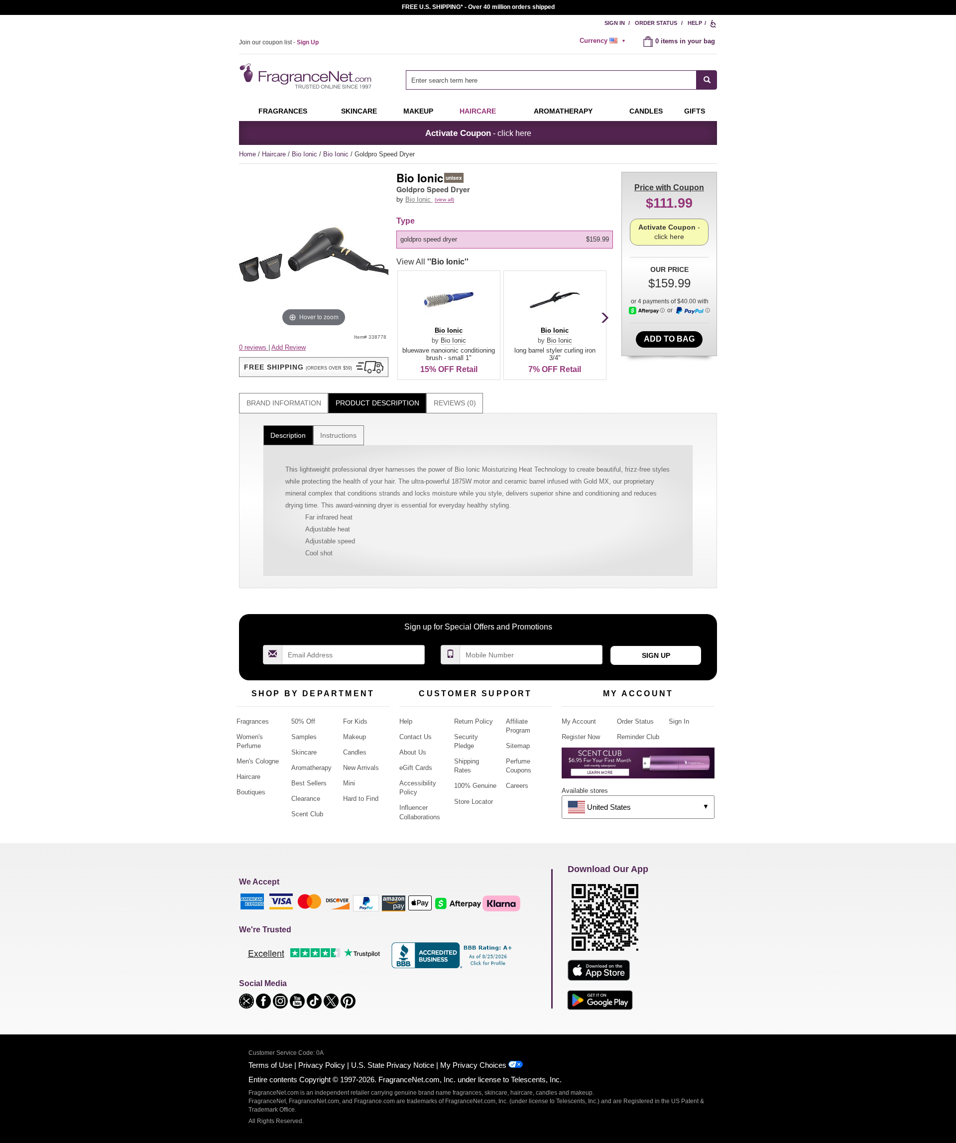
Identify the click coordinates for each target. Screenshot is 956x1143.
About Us (412, 752)
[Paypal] (366, 902)
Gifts (694, 111)
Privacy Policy (321, 1065)
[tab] (283, 403)
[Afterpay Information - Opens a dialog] (647, 310)
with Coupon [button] (669, 187)
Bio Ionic (305, 154)
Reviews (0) (455, 403)
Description (288, 435)
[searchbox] (551, 80)
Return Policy (473, 721)
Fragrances (282, 111)
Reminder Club (638, 737)
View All (432, 261)
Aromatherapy (311, 767)
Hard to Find (360, 798)
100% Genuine (475, 785)
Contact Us (415, 737)
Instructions (338, 435)
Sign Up (656, 655)
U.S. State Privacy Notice (392, 1065)
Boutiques (251, 792)
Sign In (614, 23)
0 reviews (253, 347)
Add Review (288, 347)
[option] (504, 240)
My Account (579, 721)
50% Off (303, 721)
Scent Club (307, 814)
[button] (313, 367)
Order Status (656, 23)
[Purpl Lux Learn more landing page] (638, 766)
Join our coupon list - (279, 42)
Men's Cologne (258, 761)
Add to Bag (669, 339)
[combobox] (561, 80)
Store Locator (473, 801)
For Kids (355, 721)
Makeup (418, 111)
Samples (304, 737)
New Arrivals (361, 767)
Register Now (581, 737)
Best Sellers (309, 783)
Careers (517, 785)
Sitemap (518, 746)
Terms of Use (270, 1065)
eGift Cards (415, 767)
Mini (349, 783)
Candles (354, 752)
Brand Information (283, 403)
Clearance (305, 798)
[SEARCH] (707, 80)
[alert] (604, 40)
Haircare (478, 111)
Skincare (359, 111)
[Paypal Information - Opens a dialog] (692, 311)
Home (247, 154)
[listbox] (506, 240)
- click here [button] (478, 133)
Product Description (377, 403)
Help (695, 23)
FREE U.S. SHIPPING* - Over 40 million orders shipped (478, 6)
